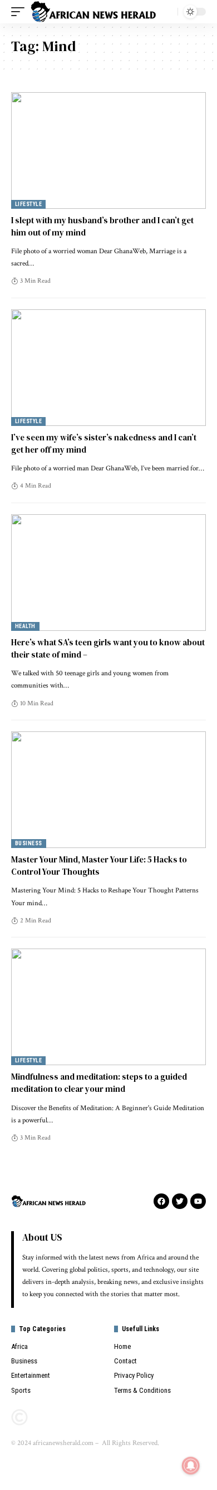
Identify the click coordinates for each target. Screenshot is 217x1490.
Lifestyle (28, 204)
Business (28, 843)
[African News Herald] (93, 11)
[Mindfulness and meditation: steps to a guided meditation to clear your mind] (108, 1007)
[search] (166, 11)
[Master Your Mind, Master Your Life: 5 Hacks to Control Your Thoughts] (108, 789)
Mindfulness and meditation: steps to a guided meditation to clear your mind (99, 1083)
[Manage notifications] (191, 1465)
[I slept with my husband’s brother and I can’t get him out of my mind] (108, 150)
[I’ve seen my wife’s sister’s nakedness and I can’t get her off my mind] (108, 367)
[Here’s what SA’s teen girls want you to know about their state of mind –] (108, 572)
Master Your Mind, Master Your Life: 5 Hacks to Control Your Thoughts (99, 865)
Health (25, 626)
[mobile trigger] (20, 11)
